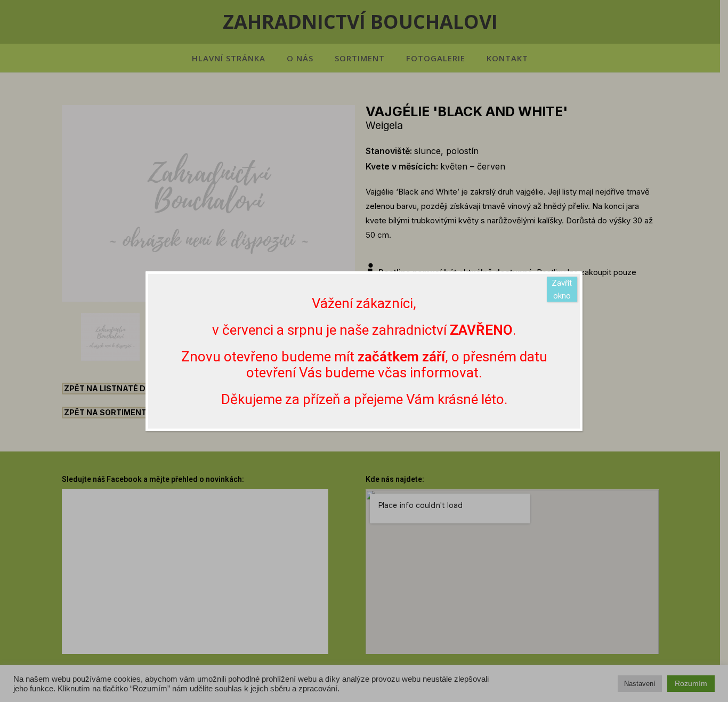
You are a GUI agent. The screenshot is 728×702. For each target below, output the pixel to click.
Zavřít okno (562, 289)
